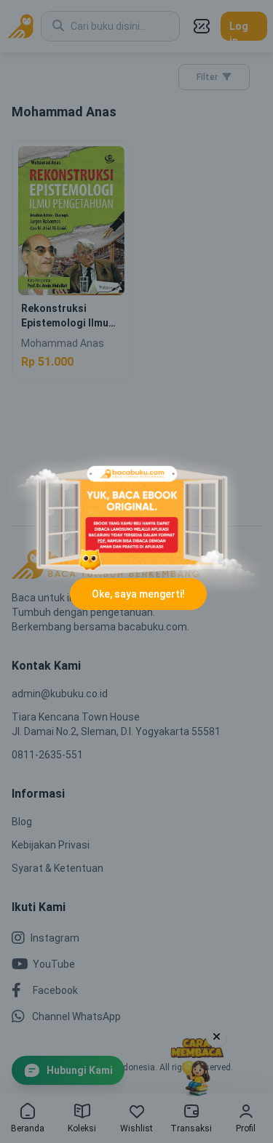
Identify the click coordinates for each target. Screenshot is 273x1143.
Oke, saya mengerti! (138, 594)
